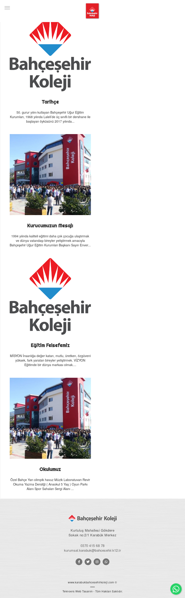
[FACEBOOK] (79, 561)
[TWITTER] (88, 561)
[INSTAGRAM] (97, 561)
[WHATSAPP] (106, 561)
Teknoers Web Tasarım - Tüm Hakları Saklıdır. (92, 591)
